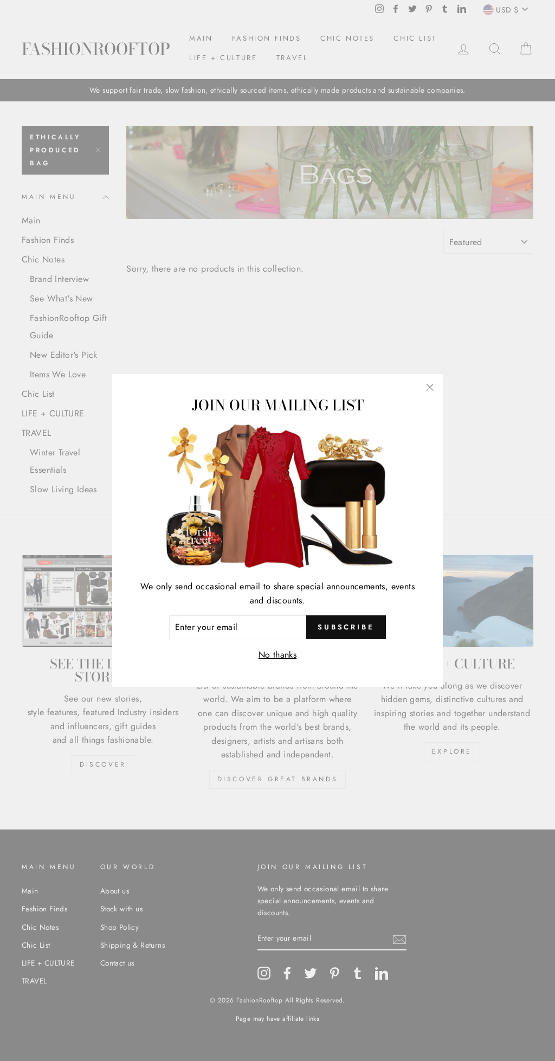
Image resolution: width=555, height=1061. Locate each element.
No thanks (278, 654)
